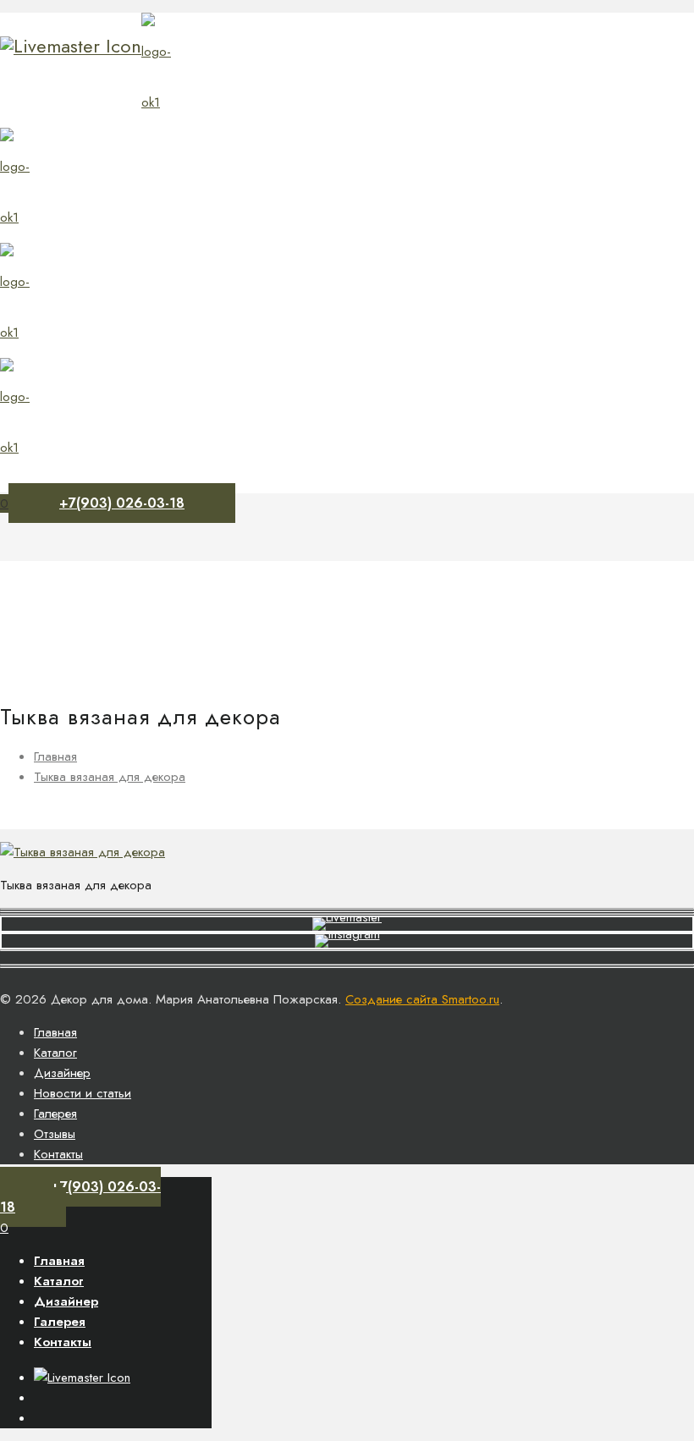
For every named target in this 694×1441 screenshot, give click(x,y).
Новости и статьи (82, 1093)
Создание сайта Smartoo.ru (422, 999)
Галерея (55, 1113)
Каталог (55, 1052)
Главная (55, 756)
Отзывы (54, 1134)
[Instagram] (70, 45)
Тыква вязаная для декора (109, 776)
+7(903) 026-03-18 (122, 503)
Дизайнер (62, 1073)
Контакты (58, 1154)
